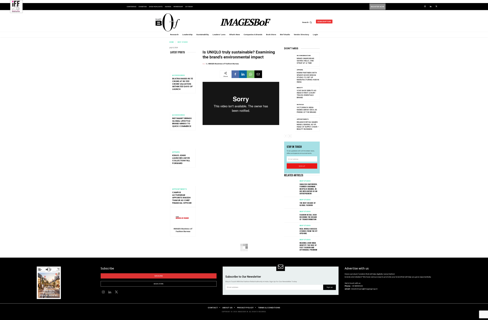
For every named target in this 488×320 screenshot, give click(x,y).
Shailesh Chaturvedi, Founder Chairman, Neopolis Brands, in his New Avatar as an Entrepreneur (308, 189)
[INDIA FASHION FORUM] (16, 7)
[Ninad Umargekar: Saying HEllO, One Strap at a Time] (289, 59)
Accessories (178, 75)
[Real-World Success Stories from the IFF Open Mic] (290, 228)
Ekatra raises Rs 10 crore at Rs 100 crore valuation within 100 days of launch (182, 84)
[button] (307, 22)
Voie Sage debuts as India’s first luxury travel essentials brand (306, 94)
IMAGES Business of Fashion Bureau (183, 230)
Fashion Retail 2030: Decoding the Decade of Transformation (308, 217)
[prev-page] (285, 136)
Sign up (302, 166)
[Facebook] (235, 74)
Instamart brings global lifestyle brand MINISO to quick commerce (182, 122)
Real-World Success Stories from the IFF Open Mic (308, 231)
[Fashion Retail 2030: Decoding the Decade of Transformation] (290, 214)
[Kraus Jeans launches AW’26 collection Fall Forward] (183, 141)
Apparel (176, 152)
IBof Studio (183, 42)
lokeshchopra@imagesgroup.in (364, 289)
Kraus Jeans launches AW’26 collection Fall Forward (181, 159)
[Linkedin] (430, 6)
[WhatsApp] (250, 74)
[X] (436, 6)
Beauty (300, 87)
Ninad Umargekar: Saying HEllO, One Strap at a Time (305, 60)
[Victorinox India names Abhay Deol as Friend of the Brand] (289, 108)
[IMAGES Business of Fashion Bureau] (183, 217)
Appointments (179, 189)
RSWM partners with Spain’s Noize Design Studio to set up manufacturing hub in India (308, 77)
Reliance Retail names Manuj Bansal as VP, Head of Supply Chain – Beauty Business (308, 125)
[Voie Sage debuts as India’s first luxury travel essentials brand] (289, 93)
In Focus (300, 104)
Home (171, 42)
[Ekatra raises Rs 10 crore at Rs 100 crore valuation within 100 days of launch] (183, 64)
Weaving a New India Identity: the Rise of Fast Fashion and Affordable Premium (308, 246)
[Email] (258, 74)
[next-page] (289, 136)
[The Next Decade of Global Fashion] (290, 202)
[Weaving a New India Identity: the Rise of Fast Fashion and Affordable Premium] (290, 242)
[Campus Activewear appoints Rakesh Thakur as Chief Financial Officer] (183, 178)
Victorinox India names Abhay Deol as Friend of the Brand (307, 109)
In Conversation (304, 55)
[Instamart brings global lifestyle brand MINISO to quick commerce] (183, 104)
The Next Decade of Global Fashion (308, 203)
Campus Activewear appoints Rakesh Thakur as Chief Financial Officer (182, 197)
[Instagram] (425, 6)
